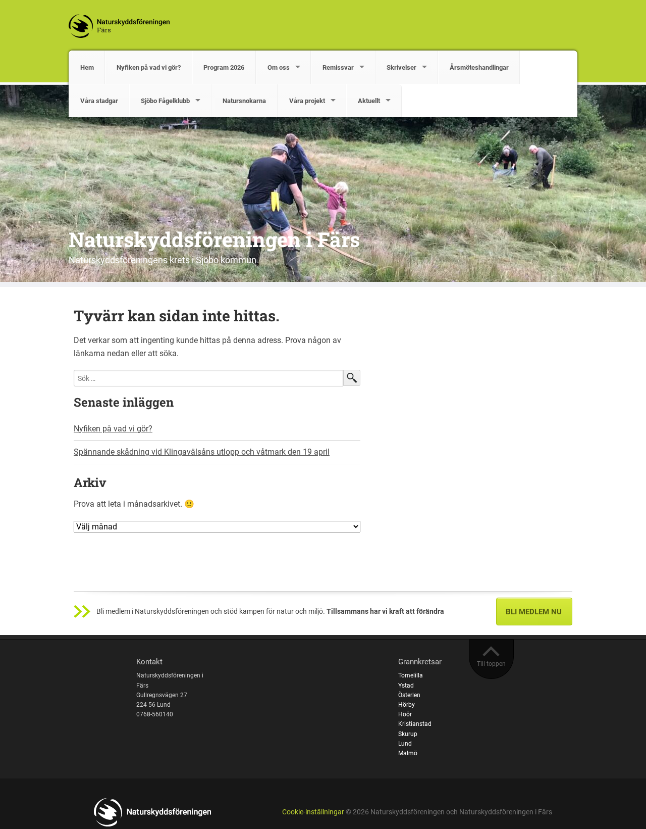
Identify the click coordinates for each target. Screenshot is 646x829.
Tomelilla (410, 675)
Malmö (407, 753)
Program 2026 (223, 67)
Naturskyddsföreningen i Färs (214, 239)
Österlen (409, 695)
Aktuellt (369, 101)
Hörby (406, 704)
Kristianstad (415, 723)
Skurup (407, 734)
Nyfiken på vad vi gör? (149, 67)
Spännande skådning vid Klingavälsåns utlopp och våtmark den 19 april (202, 452)
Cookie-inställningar (313, 812)
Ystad (406, 685)
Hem (87, 67)
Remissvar (338, 67)
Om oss (278, 67)
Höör (405, 714)
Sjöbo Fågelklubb (165, 101)
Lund (405, 743)
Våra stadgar (99, 101)
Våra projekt (307, 101)
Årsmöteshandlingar (479, 67)
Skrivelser (401, 67)
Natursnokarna (244, 101)
